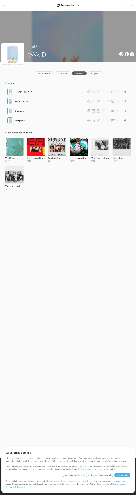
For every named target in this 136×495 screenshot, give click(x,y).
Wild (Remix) (11, 158)
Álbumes (79, 73)
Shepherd (19, 111)
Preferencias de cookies (88, 469)
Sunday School (54, 158)
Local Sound (36, 46)
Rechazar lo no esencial (101, 475)
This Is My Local (12, 186)
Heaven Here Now (23, 91)
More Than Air (22, 101)
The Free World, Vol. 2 (79, 158)
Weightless (20, 120)
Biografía (95, 73)
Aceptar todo (122, 475)
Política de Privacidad (15, 487)
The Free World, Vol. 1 (36, 158)
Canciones (63, 73)
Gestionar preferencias (75, 475)
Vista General (44, 73)
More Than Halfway (100, 158)
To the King (117, 158)
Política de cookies (117, 484)
